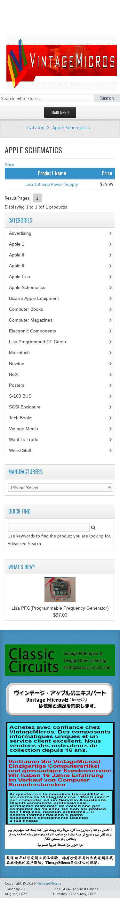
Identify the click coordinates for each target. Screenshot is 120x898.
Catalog (35, 127)
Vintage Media (27, 428)
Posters (20, 385)
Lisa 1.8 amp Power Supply (52, 184)
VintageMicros (49, 883)
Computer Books (30, 309)
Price (9, 165)
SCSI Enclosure (28, 406)
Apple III (21, 265)
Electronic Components (36, 330)
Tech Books (25, 417)
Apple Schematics (71, 127)
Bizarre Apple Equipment (37, 298)
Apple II (20, 254)
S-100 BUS (23, 396)
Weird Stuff (23, 450)
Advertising (23, 233)
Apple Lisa (24, 276)
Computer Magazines (35, 320)
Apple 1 (20, 244)
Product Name (52, 173)
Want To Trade (23, 439)
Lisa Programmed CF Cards (41, 341)
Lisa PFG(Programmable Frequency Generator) (60, 608)
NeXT (14, 374)
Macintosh (23, 352)
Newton (16, 363)
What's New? (22, 567)
